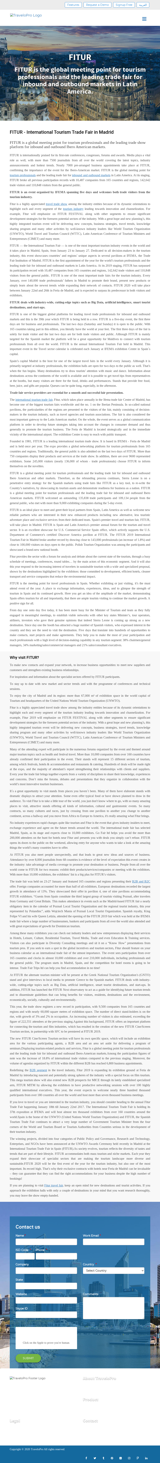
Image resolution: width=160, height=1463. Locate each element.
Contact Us (90, 1393)
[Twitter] (95, 1457)
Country (90, 1264)
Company (22, 1264)
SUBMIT (28, 1358)
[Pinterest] (112, 1457)
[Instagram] (129, 1457)
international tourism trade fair (33, 399)
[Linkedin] (146, 1457)
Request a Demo (97, 5)
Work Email (92, 1235)
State (19, 1279)
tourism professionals (23, 175)
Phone (41, 1250)
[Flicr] (120, 1457)
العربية (143, 5)
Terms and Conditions (25, 1430)
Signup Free (124, 5)
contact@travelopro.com (100, 1430)
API (85, 1409)
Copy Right (17, 1436)
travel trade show (56, 204)
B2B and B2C (141, 881)
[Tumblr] (103, 1457)
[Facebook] (86, 1457)
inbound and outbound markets (91, 175)
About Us (89, 1387)
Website (21, 1294)
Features (73, 5)
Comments (90, 1294)
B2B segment (38, 1070)
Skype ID (22, 1308)
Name (21, 1235)
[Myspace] (138, 1457)
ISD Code (23, 1250)
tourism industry (73, 208)
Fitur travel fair (53, 1185)
